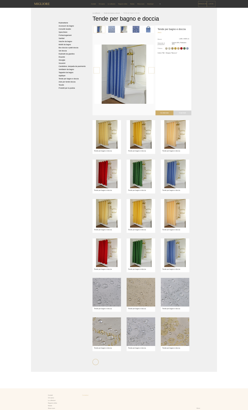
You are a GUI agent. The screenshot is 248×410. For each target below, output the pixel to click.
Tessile (61, 85)
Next (151, 70)
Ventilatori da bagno (66, 69)
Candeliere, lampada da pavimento (72, 66)
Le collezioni (111, 4)
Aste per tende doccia (67, 82)
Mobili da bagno (65, 44)
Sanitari (62, 38)
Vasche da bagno (66, 41)
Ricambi (62, 57)
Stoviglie (62, 60)
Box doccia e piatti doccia (69, 48)
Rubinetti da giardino (67, 54)
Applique (62, 75)
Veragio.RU (202, 4)
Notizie (132, 4)
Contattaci (85, 395)
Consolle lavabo (65, 29)
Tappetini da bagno (66, 72)
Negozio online (122, 4)
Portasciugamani (65, 35)
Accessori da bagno (66, 26)
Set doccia (63, 51)
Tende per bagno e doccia (69, 79)
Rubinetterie (63, 23)
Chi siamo (102, 4)
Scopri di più (182, 113)
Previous (96, 70)
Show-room (140, 4)
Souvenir (62, 63)
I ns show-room (164, 113)
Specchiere (63, 32)
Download (150, 4)
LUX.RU (211, 4)
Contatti (93, 4)
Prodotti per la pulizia (67, 88)
